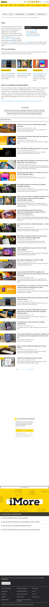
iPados (2, 358)
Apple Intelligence (20, 14)
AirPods (28, 5)
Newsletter (4, 596)
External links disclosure (22, 594)
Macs (11, 5)
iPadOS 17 (13, 37)
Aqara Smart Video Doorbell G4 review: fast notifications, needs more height (21, 521)
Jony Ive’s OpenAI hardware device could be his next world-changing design (21, 529)
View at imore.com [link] (6, 70)
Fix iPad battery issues (22, 101)
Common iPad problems (7, 101)
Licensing (4, 594)
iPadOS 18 (7, 38)
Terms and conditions (6, 588)
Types (43, 5)
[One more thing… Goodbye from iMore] (24, 502)
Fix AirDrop (32, 101)
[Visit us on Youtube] (32, 2)
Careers (33, 591)
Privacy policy (35, 588)
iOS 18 (11, 14)
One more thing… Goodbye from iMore (12, 514)
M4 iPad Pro (10, 42)
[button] (46, 2)
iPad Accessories (4, 160)
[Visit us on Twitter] (30, 2)
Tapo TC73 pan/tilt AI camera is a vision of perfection (15, 517)
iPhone (6, 5)
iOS (33, 5)
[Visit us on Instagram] (34, 2)
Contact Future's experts (22, 588)
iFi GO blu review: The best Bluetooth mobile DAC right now (17, 525)
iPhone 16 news (41, 14)
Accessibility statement (22, 591)
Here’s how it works (34, 17)
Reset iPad (39, 101)
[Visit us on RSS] (36, 2)
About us (34, 594)
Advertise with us (20, 596)
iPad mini (25, 42)
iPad (15, 5)
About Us (38, 5)
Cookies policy (5, 591)
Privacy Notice (29, 433)
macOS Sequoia (31, 14)
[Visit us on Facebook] (28, 2)
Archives (31, 369)
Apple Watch (21, 5)
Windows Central (5, 599)
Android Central (35, 596)
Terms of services (28, 432)
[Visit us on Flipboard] (38, 2)
